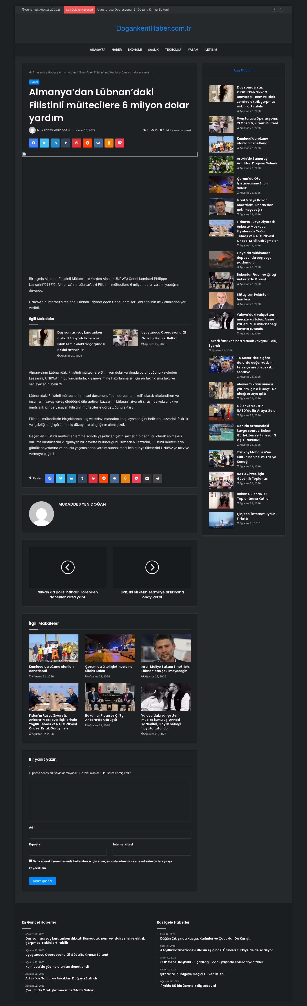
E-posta (35, 844)
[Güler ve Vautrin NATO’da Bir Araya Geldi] (221, 412)
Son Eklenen (244, 70)
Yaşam (193, 49)
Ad (32, 827)
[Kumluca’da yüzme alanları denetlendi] (53, 648)
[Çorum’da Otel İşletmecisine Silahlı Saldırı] (110, 648)
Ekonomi (135, 49)
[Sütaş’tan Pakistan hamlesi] (221, 300)
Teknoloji (173, 49)
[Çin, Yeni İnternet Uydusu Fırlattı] (221, 520)
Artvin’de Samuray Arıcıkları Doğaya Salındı (257, 161)
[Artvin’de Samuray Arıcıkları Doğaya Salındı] (221, 164)
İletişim (211, 49)
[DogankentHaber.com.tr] (153, 28)
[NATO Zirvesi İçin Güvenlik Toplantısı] (221, 480)
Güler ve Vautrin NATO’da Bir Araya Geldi (256, 408)
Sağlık (153, 49)
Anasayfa (97, 49)
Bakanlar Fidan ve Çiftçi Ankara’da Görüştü (104, 717)
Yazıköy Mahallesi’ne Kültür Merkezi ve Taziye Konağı (256, 457)
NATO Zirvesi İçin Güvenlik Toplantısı (253, 476)
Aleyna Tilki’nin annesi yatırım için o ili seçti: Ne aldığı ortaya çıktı (256, 389)
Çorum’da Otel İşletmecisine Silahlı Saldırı (108, 668)
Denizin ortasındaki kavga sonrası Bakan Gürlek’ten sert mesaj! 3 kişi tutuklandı (256, 433)
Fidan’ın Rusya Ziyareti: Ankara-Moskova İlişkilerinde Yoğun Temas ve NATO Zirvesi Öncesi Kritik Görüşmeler (53, 722)
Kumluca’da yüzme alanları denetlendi (51, 668)
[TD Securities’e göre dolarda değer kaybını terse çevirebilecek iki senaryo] (221, 364)
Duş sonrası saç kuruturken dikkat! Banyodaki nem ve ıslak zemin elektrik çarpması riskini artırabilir (256, 97)
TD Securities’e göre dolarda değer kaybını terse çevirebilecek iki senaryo (255, 365)
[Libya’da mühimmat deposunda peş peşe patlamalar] (221, 259)
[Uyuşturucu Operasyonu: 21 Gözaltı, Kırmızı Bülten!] (125, 337)
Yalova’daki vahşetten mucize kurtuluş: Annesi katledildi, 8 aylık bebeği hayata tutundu (161, 722)
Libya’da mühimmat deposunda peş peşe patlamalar (254, 258)
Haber (117, 49)
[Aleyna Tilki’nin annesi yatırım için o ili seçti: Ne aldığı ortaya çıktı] (221, 390)
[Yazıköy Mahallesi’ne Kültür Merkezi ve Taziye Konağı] (221, 458)
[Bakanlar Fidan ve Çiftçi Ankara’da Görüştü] (110, 697)
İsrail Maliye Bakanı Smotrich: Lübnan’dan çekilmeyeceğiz (165, 668)
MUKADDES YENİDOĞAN (53, 130)
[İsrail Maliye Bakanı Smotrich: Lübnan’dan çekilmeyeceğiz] (166, 648)
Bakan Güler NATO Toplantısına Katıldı (253, 496)
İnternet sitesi (123, 844)
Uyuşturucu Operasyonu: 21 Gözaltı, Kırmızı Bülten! (133, 9)
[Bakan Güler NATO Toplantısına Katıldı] (221, 500)
